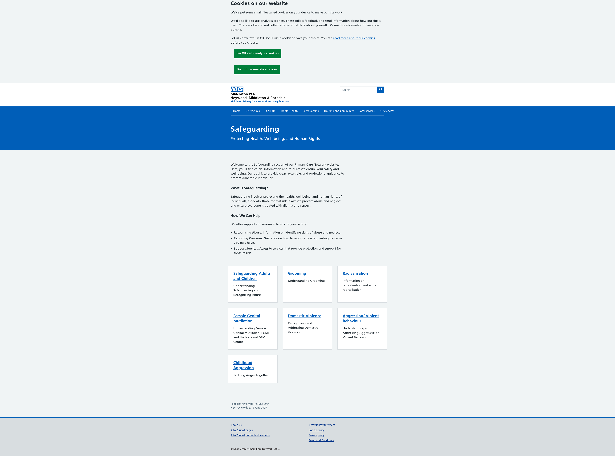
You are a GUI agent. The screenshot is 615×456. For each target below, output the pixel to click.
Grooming (297, 273)
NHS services (387, 111)
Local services (366, 111)
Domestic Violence (304, 316)
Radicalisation (355, 273)
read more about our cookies (354, 38)
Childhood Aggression (243, 365)
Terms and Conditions (321, 440)
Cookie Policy (316, 430)
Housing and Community (339, 111)
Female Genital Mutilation (246, 318)
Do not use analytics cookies (257, 69)
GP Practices (253, 111)
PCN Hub (270, 111)
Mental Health (289, 111)
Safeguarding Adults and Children (252, 276)
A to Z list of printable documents (250, 435)
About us (236, 425)
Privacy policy (316, 435)
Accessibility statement (322, 425)
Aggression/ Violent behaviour (361, 318)
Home (236, 111)
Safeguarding (311, 111)
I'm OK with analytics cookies (258, 53)
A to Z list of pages (242, 430)
